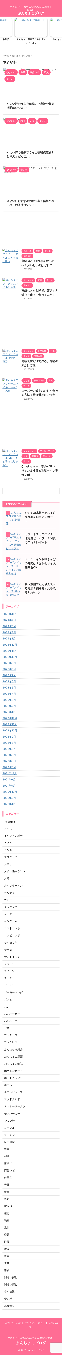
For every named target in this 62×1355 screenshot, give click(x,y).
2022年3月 (9, 767)
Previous (3, 31)
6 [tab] (33, 50)
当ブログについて (13, 1323)
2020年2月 (9, 798)
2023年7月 (9, 675)
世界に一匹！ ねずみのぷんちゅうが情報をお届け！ (31, 1338)
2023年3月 (9, 699)
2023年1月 (9, 712)
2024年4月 (9, 620)
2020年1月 (9, 804)
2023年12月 (9, 644)
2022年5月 (9, 761)
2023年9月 (9, 663)
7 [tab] (37, 50)
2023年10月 (9, 657)
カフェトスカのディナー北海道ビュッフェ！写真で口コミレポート (40, 538)
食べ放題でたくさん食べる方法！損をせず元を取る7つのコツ (40, 588)
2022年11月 (9, 724)
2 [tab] (20, 50)
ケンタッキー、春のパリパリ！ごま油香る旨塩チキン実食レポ (39, 470)
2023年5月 (9, 687)
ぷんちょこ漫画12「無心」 (34, 39)
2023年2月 (9, 706)
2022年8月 (9, 742)
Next (59, 31)
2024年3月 (9, 626)
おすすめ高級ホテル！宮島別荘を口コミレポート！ (40, 517)
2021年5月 (9, 785)
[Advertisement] (31, 326)
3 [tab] (23, 50)
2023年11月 (9, 650)
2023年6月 (9, 681)
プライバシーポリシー (35, 1323)
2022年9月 (9, 736)
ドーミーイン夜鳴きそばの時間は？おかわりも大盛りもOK (40, 563)
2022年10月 (9, 730)
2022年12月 (9, 718)
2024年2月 (9, 632)
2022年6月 (9, 755)
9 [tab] (43, 50)
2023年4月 (9, 693)
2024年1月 (9, 638)
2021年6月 (9, 779)
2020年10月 (9, 791)
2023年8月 (9, 669)
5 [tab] (30, 50)
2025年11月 (9, 614)
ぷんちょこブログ (31, 13)
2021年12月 (9, 773)
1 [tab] (17, 50)
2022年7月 (9, 748)
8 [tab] (40, 50)
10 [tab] (46, 50)
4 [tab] (27, 50)
